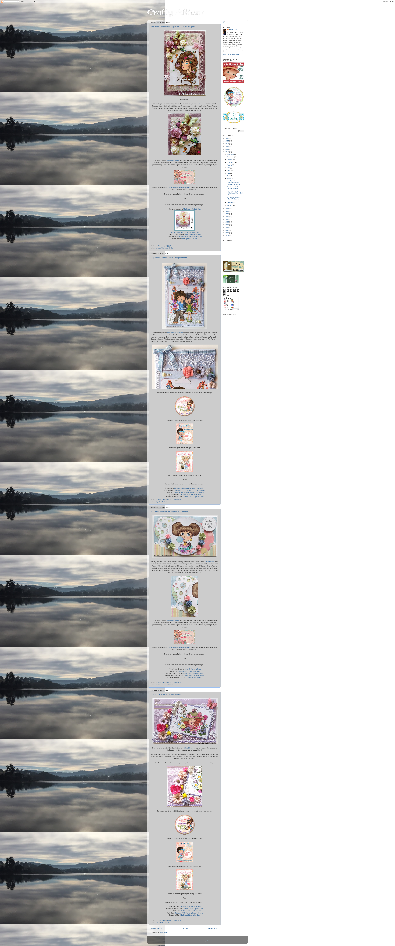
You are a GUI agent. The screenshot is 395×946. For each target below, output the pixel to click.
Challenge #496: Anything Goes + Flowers (189, 913)
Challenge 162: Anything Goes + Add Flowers (190, 490)
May (228, 173)
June (229, 170)
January (230, 205)
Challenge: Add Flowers (194, 677)
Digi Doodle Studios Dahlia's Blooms (166, 694)
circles (158, 685)
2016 (227, 216)
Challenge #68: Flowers (189, 239)
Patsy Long (233, 29)
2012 (227, 227)
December (230, 154)
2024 (227, 141)
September (231, 162)
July (228, 168)
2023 (227, 144)
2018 (227, 211)
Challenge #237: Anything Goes (191, 911)
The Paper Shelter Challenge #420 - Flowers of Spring (173, 27)
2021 (227, 149)
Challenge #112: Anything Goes (193, 497)
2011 (227, 230)
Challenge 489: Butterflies (192, 209)
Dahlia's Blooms (187, 748)
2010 (227, 233)
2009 (227, 235)
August (229, 165)
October (230, 159)
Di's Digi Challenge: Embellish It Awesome (184, 232)
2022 (227, 146)
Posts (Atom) (164, 932)
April (228, 176)
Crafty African (175, 12)
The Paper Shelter (173, 160)
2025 (227, 138)
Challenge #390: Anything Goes (190, 494)
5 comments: (177, 920)
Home (185, 928)
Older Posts (213, 928)
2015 (227, 219)
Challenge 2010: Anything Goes (192, 673)
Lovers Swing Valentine (175, 333)
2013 (227, 225)
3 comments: (177, 246)
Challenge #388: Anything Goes (190, 906)
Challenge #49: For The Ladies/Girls (190, 236)
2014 (227, 222)
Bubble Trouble (209, 562)
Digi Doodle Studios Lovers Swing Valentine (169, 258)
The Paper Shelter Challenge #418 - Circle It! (169, 512)
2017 (227, 214)
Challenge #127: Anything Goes (193, 675)
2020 (227, 152)
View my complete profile (231, 54)
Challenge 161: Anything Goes (190, 915)
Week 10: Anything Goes (193, 234)
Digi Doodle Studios (162, 502)
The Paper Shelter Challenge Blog (179, 187)
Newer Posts (156, 928)
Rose (199, 104)
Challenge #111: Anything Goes (193, 909)
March (229, 178)
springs (158, 248)
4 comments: (177, 499)
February (230, 202)
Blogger (209, 941)
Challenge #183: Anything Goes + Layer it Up (189, 488)
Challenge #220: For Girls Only (189, 671)
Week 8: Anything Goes (193, 669)
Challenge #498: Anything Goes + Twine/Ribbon (189, 492)
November (230, 157)
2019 (227, 208)
